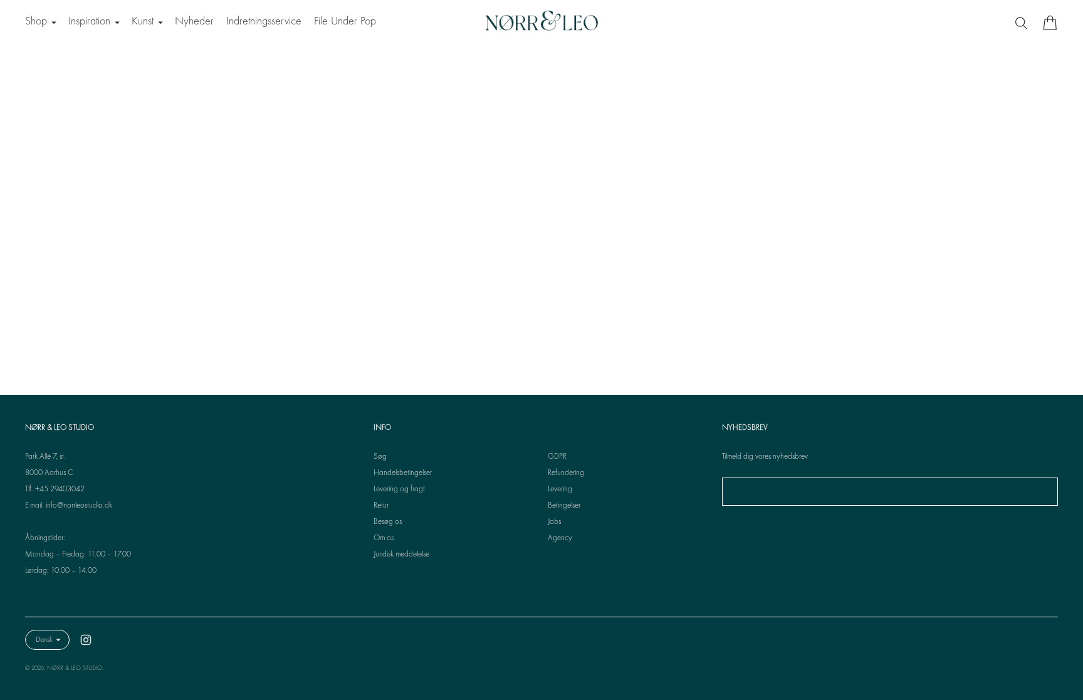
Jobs (554, 522)
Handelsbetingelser (403, 473)
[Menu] (1023, 22)
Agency (560, 538)
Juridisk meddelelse (401, 554)
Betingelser (564, 505)
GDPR (557, 457)
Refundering (566, 473)
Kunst (143, 21)
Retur (381, 505)
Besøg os (388, 522)
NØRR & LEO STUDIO (74, 668)
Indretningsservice (263, 21)
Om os (384, 538)
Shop (36, 21)
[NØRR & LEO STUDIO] (541, 23)
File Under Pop (345, 21)
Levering (560, 489)
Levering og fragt (399, 489)
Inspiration (89, 21)
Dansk (44, 640)
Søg (380, 457)
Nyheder (194, 21)
